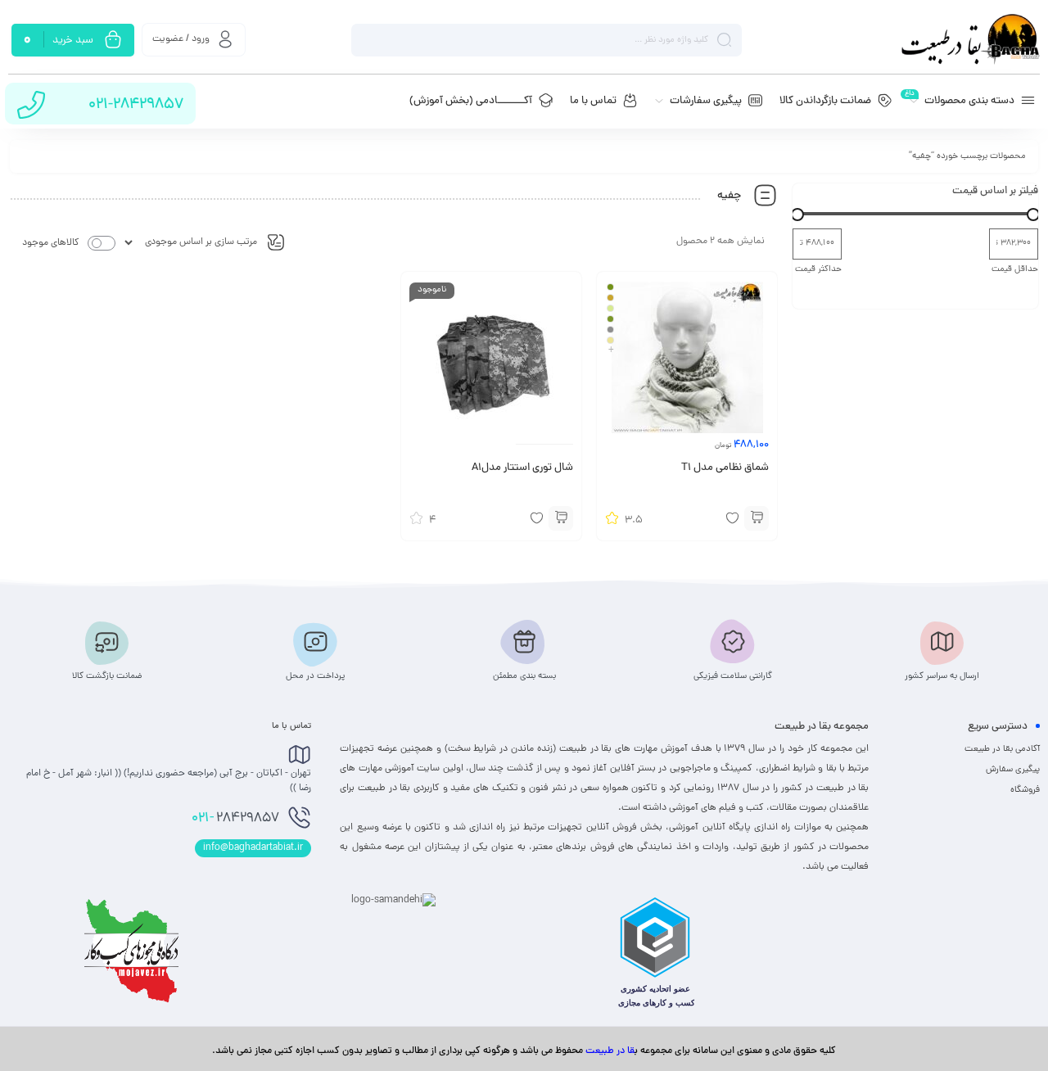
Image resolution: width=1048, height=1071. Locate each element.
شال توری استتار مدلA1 (522, 468)
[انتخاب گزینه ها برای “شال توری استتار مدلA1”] (561, 518)
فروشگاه (1025, 790)
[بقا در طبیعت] (970, 40)
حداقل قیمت (1015, 269)
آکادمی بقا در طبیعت (1002, 749)
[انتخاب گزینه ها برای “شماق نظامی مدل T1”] (756, 518)
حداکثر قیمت (818, 269)
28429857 (235, 818)
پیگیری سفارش (1013, 769)
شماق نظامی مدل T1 (725, 468)
